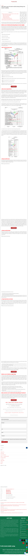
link (4, 546)
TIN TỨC (2, 5)
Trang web (6, 412)
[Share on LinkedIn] (17, 415)
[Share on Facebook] (12, 415)
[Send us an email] (24, 540)
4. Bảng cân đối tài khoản (6, 17)
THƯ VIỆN (2, 459)
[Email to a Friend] (14, 415)
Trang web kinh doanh (15, 412)
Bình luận (2, 422)
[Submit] (26, 448)
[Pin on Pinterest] (16, 415)
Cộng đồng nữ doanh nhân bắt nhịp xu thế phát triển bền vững (10, 512)
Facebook (9, 412)
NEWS (1, 463)
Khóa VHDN (2, 508)
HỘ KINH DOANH (3, 457)
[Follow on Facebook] (20, 540)
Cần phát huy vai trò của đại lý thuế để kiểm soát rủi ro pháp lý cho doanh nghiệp (12, 502)
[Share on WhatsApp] (10, 415)
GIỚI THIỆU (2, 453)
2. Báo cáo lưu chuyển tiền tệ (7, 15)
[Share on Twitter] (13, 415)
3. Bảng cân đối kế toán (6, 16)
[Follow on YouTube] (23, 543)
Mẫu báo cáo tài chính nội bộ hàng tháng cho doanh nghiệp (10, 13)
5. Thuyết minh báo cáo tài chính (7, 18)
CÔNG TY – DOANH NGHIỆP (5, 456)
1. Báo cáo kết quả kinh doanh (7, 14)
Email (2, 432)
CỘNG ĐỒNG (2, 460)
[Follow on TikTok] (22, 540)
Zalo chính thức (21, 412)
